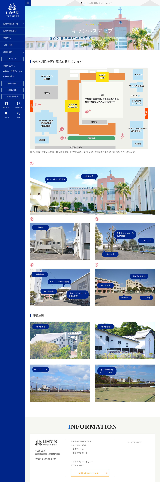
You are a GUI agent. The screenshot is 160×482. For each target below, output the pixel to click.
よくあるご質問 (79, 445)
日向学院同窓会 (12, 96)
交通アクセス (78, 449)
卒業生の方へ (8, 76)
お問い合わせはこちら (89, 473)
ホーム (86, 3)
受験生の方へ (8, 66)
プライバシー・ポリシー (83, 462)
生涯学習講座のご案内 (82, 441)
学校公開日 (8, 52)
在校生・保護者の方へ (12, 71)
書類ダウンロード (80, 453)
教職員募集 (12, 90)
